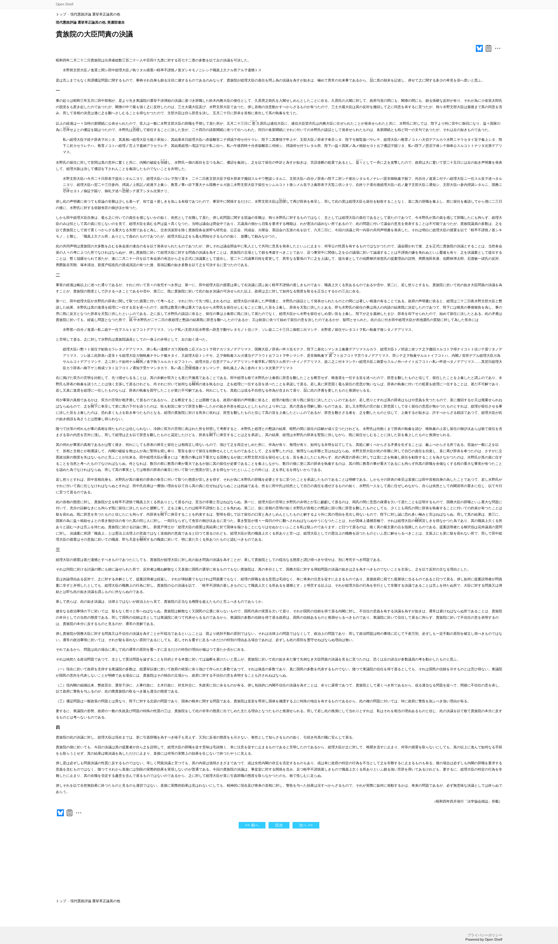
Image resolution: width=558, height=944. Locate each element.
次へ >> (306, 825)
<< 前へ (252, 825)
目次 (279, 825)
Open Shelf (64, 4)
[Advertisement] (240, 864)
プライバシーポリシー (484, 935)
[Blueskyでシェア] (479, 52)
